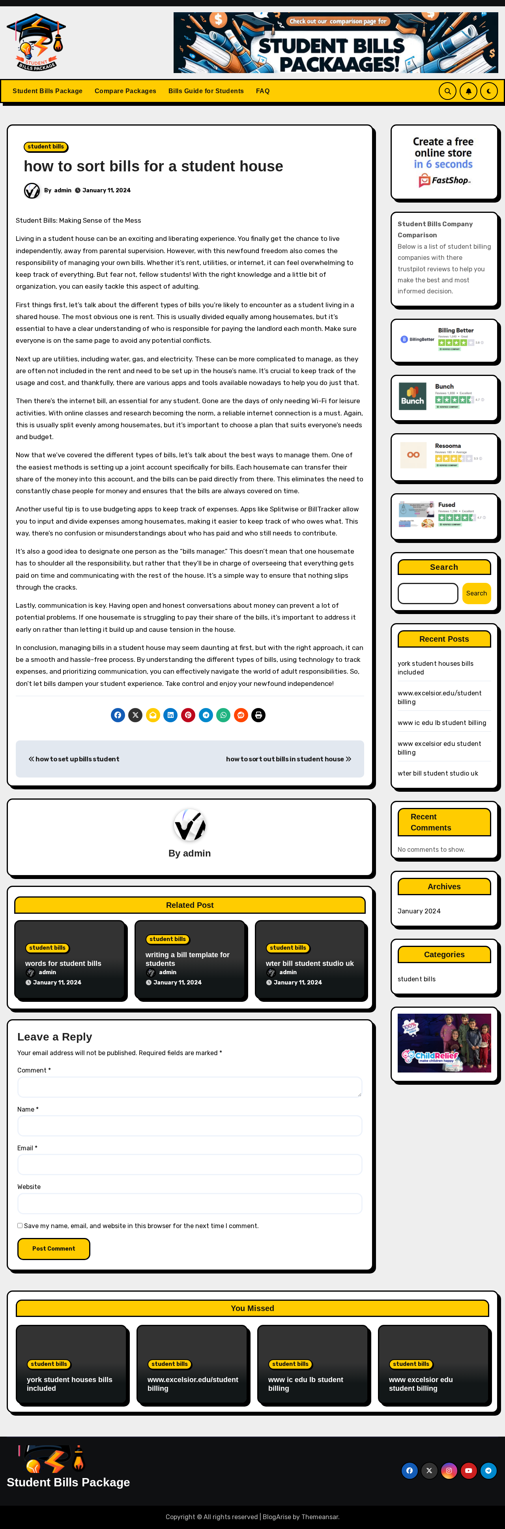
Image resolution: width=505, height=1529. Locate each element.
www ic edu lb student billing (442, 723)
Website (29, 1187)
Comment (34, 1070)
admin (62, 190)
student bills (46, 146)
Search (444, 567)
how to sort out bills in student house (285, 759)
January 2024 (419, 911)
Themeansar (319, 1517)
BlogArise (277, 1517)
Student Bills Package (48, 91)
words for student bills (63, 963)
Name (28, 1109)
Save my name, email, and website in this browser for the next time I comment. (141, 1226)
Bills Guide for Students (206, 91)
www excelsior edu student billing (421, 1384)
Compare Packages (126, 91)
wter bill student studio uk (310, 963)
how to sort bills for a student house (153, 166)
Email (27, 1148)
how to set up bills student (77, 759)
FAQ (263, 91)
